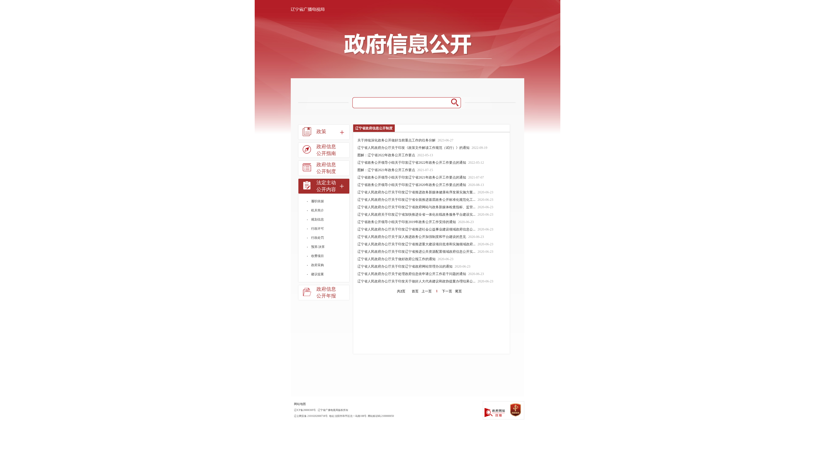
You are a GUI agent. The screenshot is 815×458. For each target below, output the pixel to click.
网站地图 (300, 404)
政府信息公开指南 (326, 150)
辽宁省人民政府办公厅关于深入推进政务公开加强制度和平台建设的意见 (411, 237)
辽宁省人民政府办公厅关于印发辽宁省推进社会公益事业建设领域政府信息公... (416, 229)
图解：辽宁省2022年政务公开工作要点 (386, 155)
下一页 (447, 291)
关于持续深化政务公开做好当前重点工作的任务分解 (396, 140)
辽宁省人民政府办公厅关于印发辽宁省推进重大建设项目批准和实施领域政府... (416, 244)
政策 (321, 131)
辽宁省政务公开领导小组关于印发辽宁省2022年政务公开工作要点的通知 (411, 162)
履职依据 (317, 201)
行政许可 (317, 228)
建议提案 (317, 274)
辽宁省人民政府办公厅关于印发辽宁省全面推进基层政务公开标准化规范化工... (416, 199)
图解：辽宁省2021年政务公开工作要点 (386, 170)
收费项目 (317, 256)
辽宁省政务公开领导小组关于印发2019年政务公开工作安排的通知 (406, 222)
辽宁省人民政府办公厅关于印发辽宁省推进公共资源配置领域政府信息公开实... (416, 251)
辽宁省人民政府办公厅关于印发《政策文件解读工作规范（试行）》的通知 (413, 147)
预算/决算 (318, 247)
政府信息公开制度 (326, 168)
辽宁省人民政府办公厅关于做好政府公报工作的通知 (396, 259)
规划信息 (317, 219)
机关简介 (317, 210)
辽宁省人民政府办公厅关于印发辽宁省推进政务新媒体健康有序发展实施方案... (416, 192)
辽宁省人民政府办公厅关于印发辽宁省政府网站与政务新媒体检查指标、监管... (416, 207)
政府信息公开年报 (326, 292)
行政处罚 (317, 237)
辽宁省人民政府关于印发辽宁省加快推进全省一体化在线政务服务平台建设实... (416, 214)
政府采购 (317, 265)
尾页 (458, 291)
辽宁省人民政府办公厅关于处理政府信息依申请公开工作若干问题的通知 (411, 274)
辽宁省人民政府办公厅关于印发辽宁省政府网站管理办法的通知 (404, 266)
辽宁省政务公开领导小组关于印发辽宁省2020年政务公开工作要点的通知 (411, 185)
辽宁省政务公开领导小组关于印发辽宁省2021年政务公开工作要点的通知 (411, 177)
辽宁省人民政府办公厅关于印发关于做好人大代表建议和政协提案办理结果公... (416, 281)
